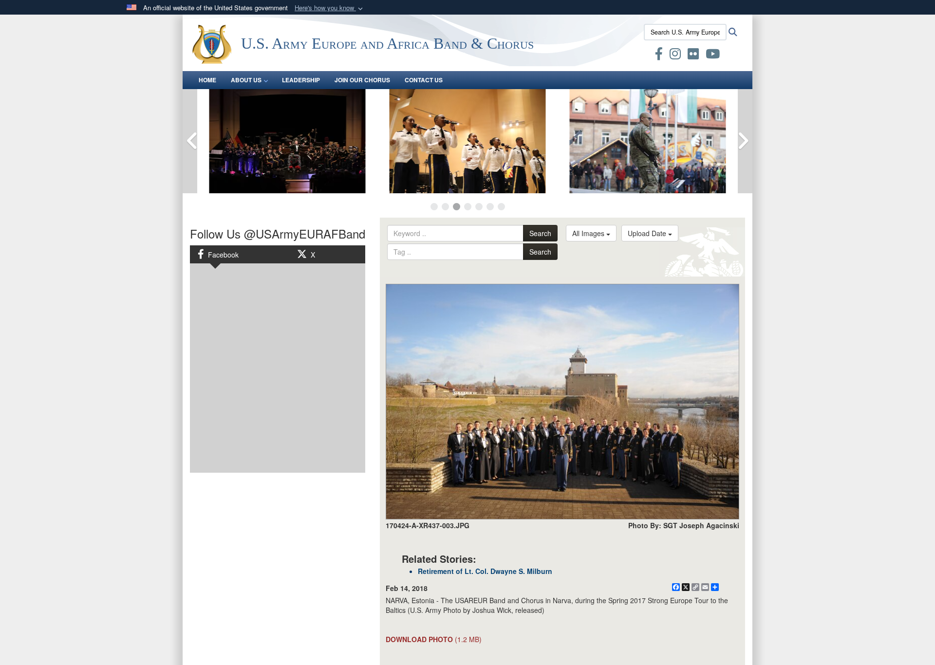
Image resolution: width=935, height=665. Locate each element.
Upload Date (648, 233)
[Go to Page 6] (490, 206)
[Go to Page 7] (501, 206)
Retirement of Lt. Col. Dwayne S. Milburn (485, 571)
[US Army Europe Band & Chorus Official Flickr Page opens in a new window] (693, 55)
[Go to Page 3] (456, 206)
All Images (589, 233)
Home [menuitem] (207, 79)
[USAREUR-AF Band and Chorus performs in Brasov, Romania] (467, 141)
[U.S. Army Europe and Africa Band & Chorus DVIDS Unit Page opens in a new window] (641, 55)
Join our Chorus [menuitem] (362, 79)
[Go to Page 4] (467, 206)
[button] (330, 8)
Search (540, 233)
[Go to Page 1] (434, 206)
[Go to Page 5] (479, 206)
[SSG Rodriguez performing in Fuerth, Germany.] (648, 141)
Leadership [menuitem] (301, 79)
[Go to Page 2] (445, 206)
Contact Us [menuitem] (424, 79)
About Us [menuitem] (246, 79)
